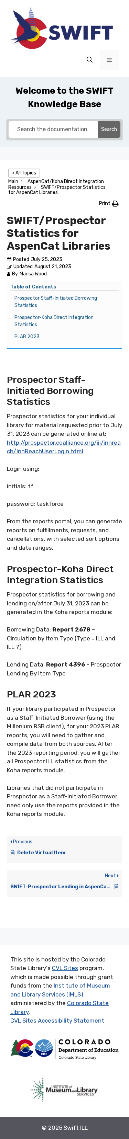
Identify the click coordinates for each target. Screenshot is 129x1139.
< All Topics (24, 173)
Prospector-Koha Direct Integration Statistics (54, 321)
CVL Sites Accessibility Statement (57, 1020)
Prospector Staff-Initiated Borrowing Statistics (55, 301)
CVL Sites (65, 968)
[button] (109, 203)
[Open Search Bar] (89, 60)
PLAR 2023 (27, 337)
